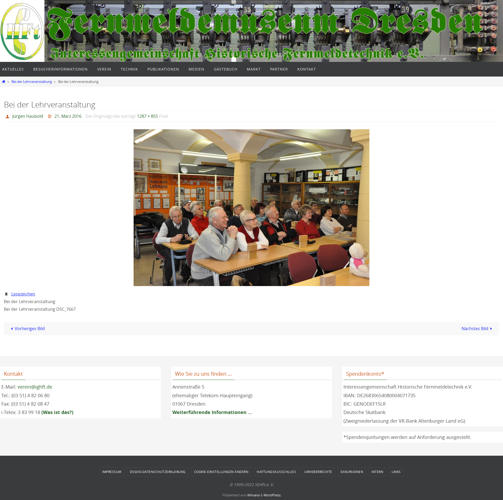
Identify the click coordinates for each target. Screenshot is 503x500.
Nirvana (253, 495)
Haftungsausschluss (276, 472)
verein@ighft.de (35, 387)
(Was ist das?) (57, 412)
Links (396, 472)
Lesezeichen (23, 294)
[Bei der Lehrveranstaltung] (251, 207)
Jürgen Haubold (27, 116)
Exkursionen (352, 472)
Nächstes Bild (475, 328)
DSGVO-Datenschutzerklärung (158, 472)
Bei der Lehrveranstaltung (32, 81)
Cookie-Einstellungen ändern (221, 472)
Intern (377, 472)
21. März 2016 (67, 116)
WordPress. (272, 495)
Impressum (112, 472)
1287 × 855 (147, 116)
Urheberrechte (318, 472)
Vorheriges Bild (30, 328)
